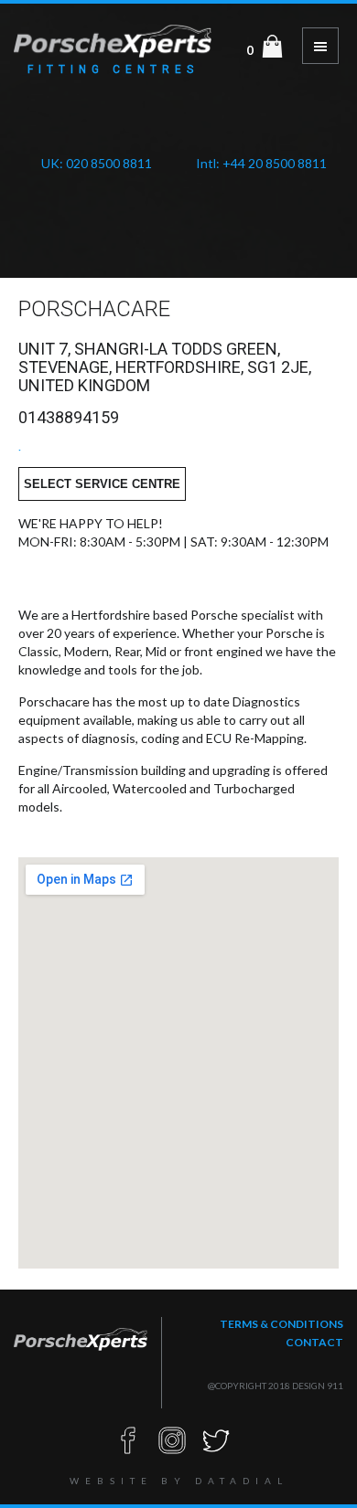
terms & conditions (281, 1324)
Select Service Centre (102, 484)
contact (314, 1342)
